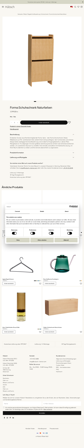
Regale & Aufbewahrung (34, 14)
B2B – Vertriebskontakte (63, 367)
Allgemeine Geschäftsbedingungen (66, 359)
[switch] (32, 233)
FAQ (57, 369)
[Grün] (39, 280)
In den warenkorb (44, 122)
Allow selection (42, 240)
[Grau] (40, 280)
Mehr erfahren (47, 409)
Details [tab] (42, 211)
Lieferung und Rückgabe (18, 157)
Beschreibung (14, 134)
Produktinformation (17, 153)
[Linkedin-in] (13, 417)
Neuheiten (6, 378)
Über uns (5, 380)
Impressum (59, 371)
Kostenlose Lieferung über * (15, 344)
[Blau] (38, 280)
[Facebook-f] (4, 417)
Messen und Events (8, 382)
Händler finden (30, 428)
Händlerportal (42, 428)
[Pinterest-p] (10, 417)
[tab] (42, 134)
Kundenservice (60, 356)
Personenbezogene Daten (63, 363)
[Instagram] (7, 417)
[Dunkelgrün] (80, 280)
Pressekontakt (54, 428)
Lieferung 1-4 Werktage (42, 344)
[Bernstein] (81, 280)
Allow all (66, 240)
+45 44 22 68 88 (68, 168)
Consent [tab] (17, 211)
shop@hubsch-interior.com (28, 168)
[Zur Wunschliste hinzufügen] (71, 122)
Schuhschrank (44, 14)
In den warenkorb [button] (9, 283)
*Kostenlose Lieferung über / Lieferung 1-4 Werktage (42, 2)
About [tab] (66, 211)
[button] (35, 101)
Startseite (20, 14)
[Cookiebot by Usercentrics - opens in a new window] (70, 206)
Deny (18, 240)
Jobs (4, 387)
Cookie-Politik (60, 365)
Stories (5, 384)
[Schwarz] (81, 232)
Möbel (25, 14)
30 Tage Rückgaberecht (68, 344)
